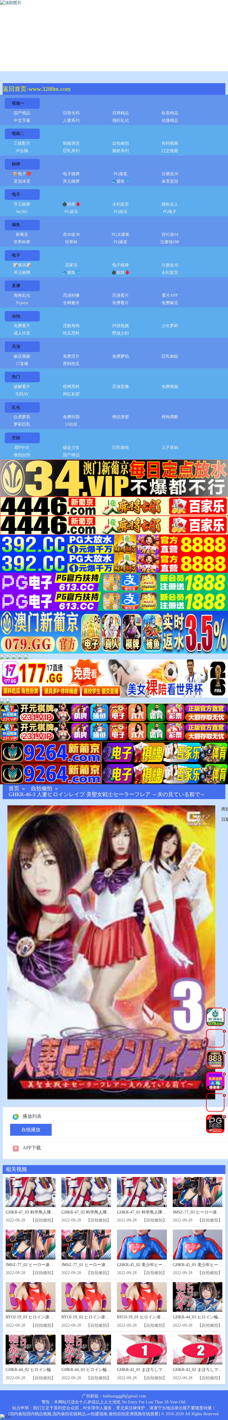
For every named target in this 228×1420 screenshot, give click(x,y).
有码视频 (170, 143)
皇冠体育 (22, 181)
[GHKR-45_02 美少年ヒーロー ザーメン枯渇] (142, 1245)
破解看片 (22, 386)
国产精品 (22, 113)
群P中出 (22, 447)
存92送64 (170, 234)
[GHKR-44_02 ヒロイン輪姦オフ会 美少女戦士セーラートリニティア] (31, 1350)
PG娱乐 (71, 211)
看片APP (170, 295)
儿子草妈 (170, 447)
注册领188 (169, 242)
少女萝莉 (170, 326)
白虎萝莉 (22, 417)
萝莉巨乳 (22, 424)
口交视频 (170, 151)
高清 (16, 346)
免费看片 (120, 303)
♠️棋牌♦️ (71, 204)
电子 (16, 194)
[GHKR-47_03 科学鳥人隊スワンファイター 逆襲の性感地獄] (31, 1192)
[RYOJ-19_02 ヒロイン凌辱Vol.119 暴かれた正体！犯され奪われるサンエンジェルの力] (86, 1297)
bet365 (22, 211)
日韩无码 (71, 113)
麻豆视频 (22, 356)
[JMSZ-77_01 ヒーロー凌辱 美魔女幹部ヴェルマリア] (86, 1245)
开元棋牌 (71, 181)
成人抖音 (22, 333)
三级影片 (22, 143)
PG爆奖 (120, 174)
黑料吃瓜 (71, 364)
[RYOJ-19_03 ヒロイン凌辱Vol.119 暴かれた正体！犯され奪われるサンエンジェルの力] (31, 1297)
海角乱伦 (22, 295)
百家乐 (71, 265)
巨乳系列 (71, 151)
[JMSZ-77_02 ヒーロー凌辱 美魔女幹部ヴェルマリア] (31, 1245)
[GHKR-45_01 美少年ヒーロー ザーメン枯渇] (198, 1245)
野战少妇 (120, 333)
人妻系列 (71, 120)
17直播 (22, 364)
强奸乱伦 (120, 120)
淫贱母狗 (71, 326)
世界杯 (71, 242)
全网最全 (71, 303)
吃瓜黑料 (71, 333)
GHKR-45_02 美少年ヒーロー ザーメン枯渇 (157, 1265)
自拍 (16, 316)
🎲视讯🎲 (22, 265)
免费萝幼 (120, 356)
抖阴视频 (120, 326)
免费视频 (170, 386)
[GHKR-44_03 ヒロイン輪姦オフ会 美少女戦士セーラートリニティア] (86, 1350)
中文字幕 (22, 120)
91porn (22, 303)
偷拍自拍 (22, 455)
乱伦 (16, 407)
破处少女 (71, 447)
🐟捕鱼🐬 (120, 181)
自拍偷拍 (120, 143)
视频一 (18, 103)
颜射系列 (120, 151)
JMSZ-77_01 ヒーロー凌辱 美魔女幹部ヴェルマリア (108, 1265)
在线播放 (30, 1129)
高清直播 (120, 386)
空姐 (16, 438)
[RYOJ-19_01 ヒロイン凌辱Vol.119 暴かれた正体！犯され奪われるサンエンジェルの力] (142, 1297)
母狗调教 (170, 417)
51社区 (71, 424)
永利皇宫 (120, 204)
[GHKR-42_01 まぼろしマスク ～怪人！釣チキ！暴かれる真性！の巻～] (142, 1350)
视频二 (18, 133)
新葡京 (22, 234)
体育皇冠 (170, 181)
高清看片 (120, 295)
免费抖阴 (71, 417)
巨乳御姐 (170, 356)
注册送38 (170, 174)
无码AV (22, 394)
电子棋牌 (71, 174)
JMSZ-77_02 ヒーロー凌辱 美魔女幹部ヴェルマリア (53, 1265)
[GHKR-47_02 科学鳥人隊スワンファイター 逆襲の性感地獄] (86, 1192)
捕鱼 (16, 225)
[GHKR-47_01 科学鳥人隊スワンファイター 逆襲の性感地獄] (142, 1192)
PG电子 (170, 211)
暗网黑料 (71, 386)
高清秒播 (71, 295)
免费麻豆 (170, 303)
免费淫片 (71, 356)
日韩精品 (120, 113)
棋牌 (16, 164)
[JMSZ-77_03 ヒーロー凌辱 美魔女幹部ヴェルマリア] (198, 1192)
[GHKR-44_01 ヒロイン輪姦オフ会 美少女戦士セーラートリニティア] (198, 1297)
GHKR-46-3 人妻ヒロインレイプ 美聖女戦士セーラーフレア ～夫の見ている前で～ (107, 794)
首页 (14, 788)
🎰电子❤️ (22, 174)
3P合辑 (21, 151)
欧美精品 (170, 113)
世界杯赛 (22, 242)
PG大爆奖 (120, 234)
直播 (16, 285)
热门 (16, 377)
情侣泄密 (120, 417)
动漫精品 (170, 120)
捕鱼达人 (170, 204)
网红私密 (71, 394)
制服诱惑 (71, 143)
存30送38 (71, 234)
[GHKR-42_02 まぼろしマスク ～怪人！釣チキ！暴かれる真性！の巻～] (198, 1350)
